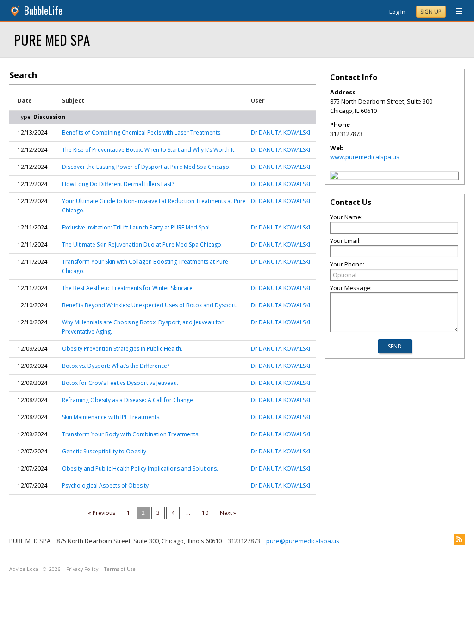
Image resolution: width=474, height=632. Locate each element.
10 (205, 513)
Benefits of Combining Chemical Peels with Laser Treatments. (142, 132)
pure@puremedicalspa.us (302, 541)
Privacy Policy (82, 569)
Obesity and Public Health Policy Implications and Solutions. (140, 468)
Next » (228, 513)
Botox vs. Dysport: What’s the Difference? (115, 366)
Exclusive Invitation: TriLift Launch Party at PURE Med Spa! (136, 227)
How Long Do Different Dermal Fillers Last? (118, 184)
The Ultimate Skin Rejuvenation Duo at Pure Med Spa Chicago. (142, 244)
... (188, 513)
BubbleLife (43, 10)
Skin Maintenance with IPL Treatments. (111, 417)
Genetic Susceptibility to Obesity (104, 451)
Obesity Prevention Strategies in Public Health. (122, 349)
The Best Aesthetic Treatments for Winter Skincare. (128, 288)
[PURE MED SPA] (334, 177)
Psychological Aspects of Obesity (105, 485)
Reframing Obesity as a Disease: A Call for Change (127, 400)
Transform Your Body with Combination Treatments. (131, 434)
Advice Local (24, 569)
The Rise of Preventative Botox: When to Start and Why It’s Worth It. (149, 150)
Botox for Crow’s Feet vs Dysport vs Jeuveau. (120, 383)
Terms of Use (120, 569)
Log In (397, 11)
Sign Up (431, 12)
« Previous (101, 513)
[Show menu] (456, 11)
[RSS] (459, 539)
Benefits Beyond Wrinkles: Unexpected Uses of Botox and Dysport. (149, 305)
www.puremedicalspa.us (364, 157)
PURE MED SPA (52, 40)
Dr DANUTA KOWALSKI (280, 132)
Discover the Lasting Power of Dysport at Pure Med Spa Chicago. (146, 167)
